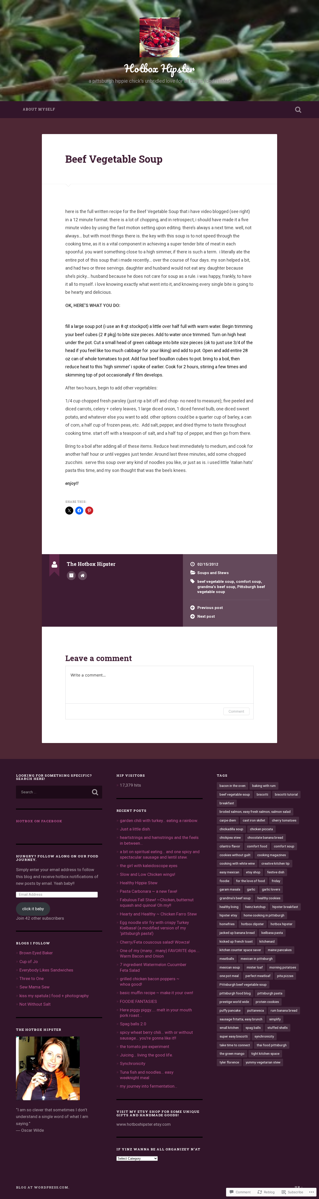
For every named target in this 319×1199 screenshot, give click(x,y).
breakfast (227, 803)
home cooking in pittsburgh (264, 915)
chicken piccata (261, 829)
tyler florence (229, 1062)
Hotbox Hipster (159, 68)
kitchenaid (267, 941)
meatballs (227, 959)
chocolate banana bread (265, 837)
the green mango (232, 1053)
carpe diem (228, 820)
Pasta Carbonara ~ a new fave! (148, 891)
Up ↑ (299, 1187)
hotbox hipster (282, 924)
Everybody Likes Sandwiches (46, 970)
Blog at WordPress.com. (42, 1187)
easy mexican (229, 872)
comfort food (257, 846)
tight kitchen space (265, 1053)
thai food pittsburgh (272, 1045)
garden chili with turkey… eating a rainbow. (159, 820)
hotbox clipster (252, 924)
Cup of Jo (28, 961)
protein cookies (267, 1002)
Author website (82, 575)
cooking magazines (271, 855)
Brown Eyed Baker (36, 952)
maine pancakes (280, 950)
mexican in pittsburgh (257, 959)
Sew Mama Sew (34, 986)
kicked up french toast (236, 941)
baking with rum (264, 786)
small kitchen (229, 1028)
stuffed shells (277, 1028)
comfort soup (248, 581)
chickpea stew (230, 837)
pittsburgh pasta (269, 993)
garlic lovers (271, 889)
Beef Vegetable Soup (113, 158)
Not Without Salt (35, 1004)
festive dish (275, 872)
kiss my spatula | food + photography (54, 995)
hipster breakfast (285, 907)
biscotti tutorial (286, 794)
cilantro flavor (230, 846)
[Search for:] (59, 792)
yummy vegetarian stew (263, 1062)
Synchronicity (132, 1063)
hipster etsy (228, 915)
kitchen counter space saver (240, 950)
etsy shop (253, 872)
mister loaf (255, 967)
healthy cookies (268, 898)
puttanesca (255, 1010)
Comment (236, 711)
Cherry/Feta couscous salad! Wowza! (155, 942)
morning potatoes (282, 967)
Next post (206, 616)
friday (276, 881)
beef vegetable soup (215, 581)
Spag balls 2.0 (133, 1023)
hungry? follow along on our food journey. (57, 858)
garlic (251, 889)
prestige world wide (234, 1002)
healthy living (229, 907)
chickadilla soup (231, 829)
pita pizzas (285, 976)
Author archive (71, 575)
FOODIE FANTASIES (138, 1001)
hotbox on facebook (39, 821)
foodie (224, 881)
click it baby (33, 908)
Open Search (298, 109)
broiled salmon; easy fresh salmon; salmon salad (255, 812)
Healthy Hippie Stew (139, 882)
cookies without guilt (235, 855)
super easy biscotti (234, 1036)
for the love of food (250, 881)
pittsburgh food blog (235, 993)
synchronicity (264, 1036)
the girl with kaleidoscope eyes (148, 865)
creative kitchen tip (275, 863)
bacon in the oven (232, 786)
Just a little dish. (135, 828)
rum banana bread (284, 1010)
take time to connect (235, 1045)
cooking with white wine (237, 863)
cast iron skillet (254, 820)
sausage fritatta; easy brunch (241, 1019)
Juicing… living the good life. (146, 1054)
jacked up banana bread (237, 933)
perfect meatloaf (257, 976)
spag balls (253, 1028)
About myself (39, 109)
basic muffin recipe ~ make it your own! (156, 992)
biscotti (262, 794)
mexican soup (230, 967)
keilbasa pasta (272, 933)
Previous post (210, 607)
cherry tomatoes (284, 820)
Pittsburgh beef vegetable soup (243, 984)
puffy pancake (230, 1010)
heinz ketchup (255, 907)
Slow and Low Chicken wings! (147, 874)
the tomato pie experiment (144, 1046)
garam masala (230, 889)
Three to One (31, 978)
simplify (275, 1019)
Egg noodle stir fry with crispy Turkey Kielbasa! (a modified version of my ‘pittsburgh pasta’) (154, 928)
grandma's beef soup (216, 587)
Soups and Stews (213, 573)
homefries (227, 924)
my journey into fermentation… (148, 1086)
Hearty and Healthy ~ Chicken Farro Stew (158, 913)
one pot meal (229, 976)
